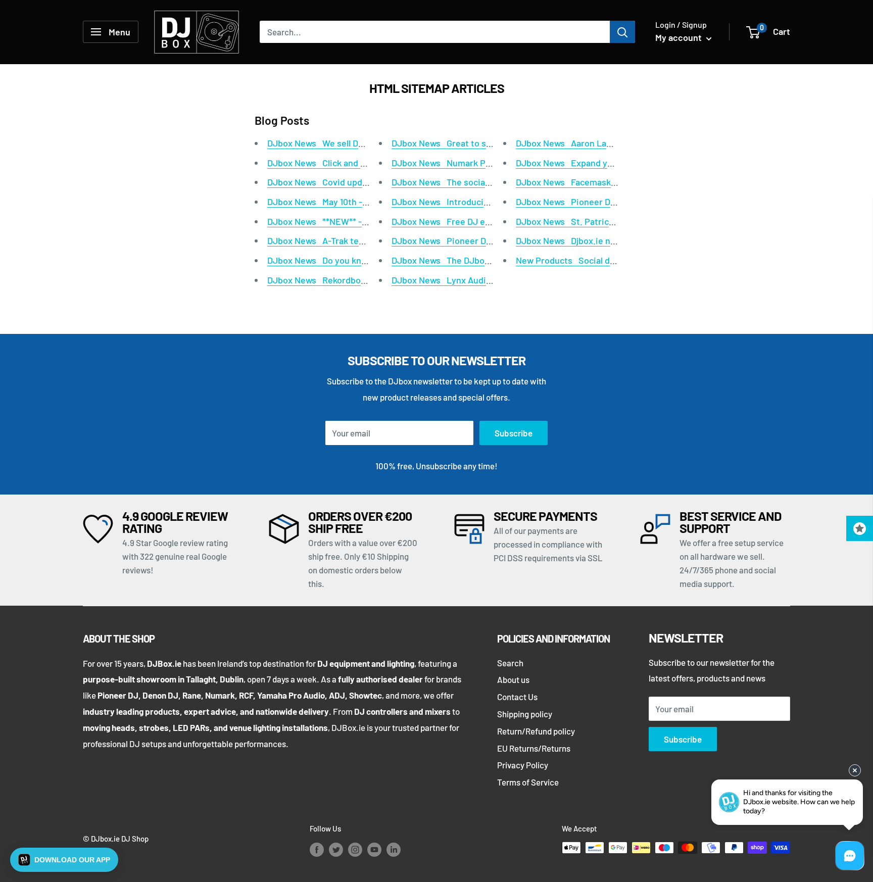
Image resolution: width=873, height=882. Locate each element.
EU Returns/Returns (533, 748)
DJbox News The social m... (448, 181)
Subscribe (513, 433)
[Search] (622, 32)
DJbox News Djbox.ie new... (572, 240)
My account (679, 37)
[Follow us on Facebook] (317, 849)
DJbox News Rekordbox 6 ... (324, 279)
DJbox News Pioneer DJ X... (573, 201)
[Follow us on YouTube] (374, 849)
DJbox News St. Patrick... (568, 221)
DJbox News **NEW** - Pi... (323, 221)
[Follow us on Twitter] (336, 849)
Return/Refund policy (536, 731)
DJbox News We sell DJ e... (322, 143)
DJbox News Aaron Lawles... (574, 143)
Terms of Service (528, 782)
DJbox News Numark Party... (450, 162)
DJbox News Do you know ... (324, 260)
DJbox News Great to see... (448, 143)
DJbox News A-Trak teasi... (322, 240)
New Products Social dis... (570, 260)
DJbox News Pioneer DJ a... (448, 240)
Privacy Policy (522, 765)
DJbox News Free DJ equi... (448, 221)
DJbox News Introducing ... (447, 201)
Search (510, 663)
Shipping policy (524, 714)
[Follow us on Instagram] (355, 849)
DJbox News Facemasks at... (574, 181)
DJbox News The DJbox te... (449, 260)
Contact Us (517, 697)
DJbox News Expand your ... (573, 162)
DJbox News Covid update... (325, 181)
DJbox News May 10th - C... (322, 201)
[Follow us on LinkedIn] (393, 849)
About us (513, 679)
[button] (64, 860)
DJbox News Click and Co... (322, 162)
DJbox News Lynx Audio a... (448, 279)
